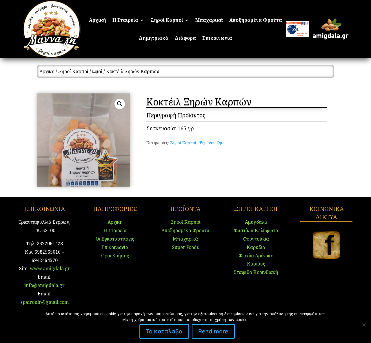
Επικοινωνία (217, 38)
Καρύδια (256, 247)
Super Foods (185, 247)
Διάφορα (185, 38)
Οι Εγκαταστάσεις (115, 239)
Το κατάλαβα (164, 331)
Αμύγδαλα (256, 222)
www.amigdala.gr (50, 268)
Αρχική (97, 20)
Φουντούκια (256, 239)
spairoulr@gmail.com (45, 302)
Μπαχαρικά (209, 20)
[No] (364, 325)
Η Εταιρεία (125, 20)
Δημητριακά (153, 38)
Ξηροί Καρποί (166, 20)
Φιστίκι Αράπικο (256, 255)
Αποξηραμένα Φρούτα (255, 20)
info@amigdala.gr (44, 285)
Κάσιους (256, 264)
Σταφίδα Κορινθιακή (256, 272)
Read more (213, 331)
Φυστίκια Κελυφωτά (256, 230)
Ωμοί (97, 71)
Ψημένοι (206, 142)
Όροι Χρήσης (115, 255)
